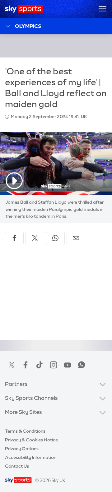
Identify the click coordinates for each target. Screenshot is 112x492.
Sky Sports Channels (31, 397)
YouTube (67, 365)
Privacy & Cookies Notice (31, 440)
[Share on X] (35, 238)
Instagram (53, 365)
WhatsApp (81, 365)
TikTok (39, 365)
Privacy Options (22, 448)
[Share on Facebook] (14, 238)
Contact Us (17, 466)
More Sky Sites (23, 412)
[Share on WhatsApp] (55, 238)
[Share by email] (76, 238)
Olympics (28, 25)
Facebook (25, 365)
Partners (16, 383)
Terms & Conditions (25, 431)
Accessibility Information (30, 457)
